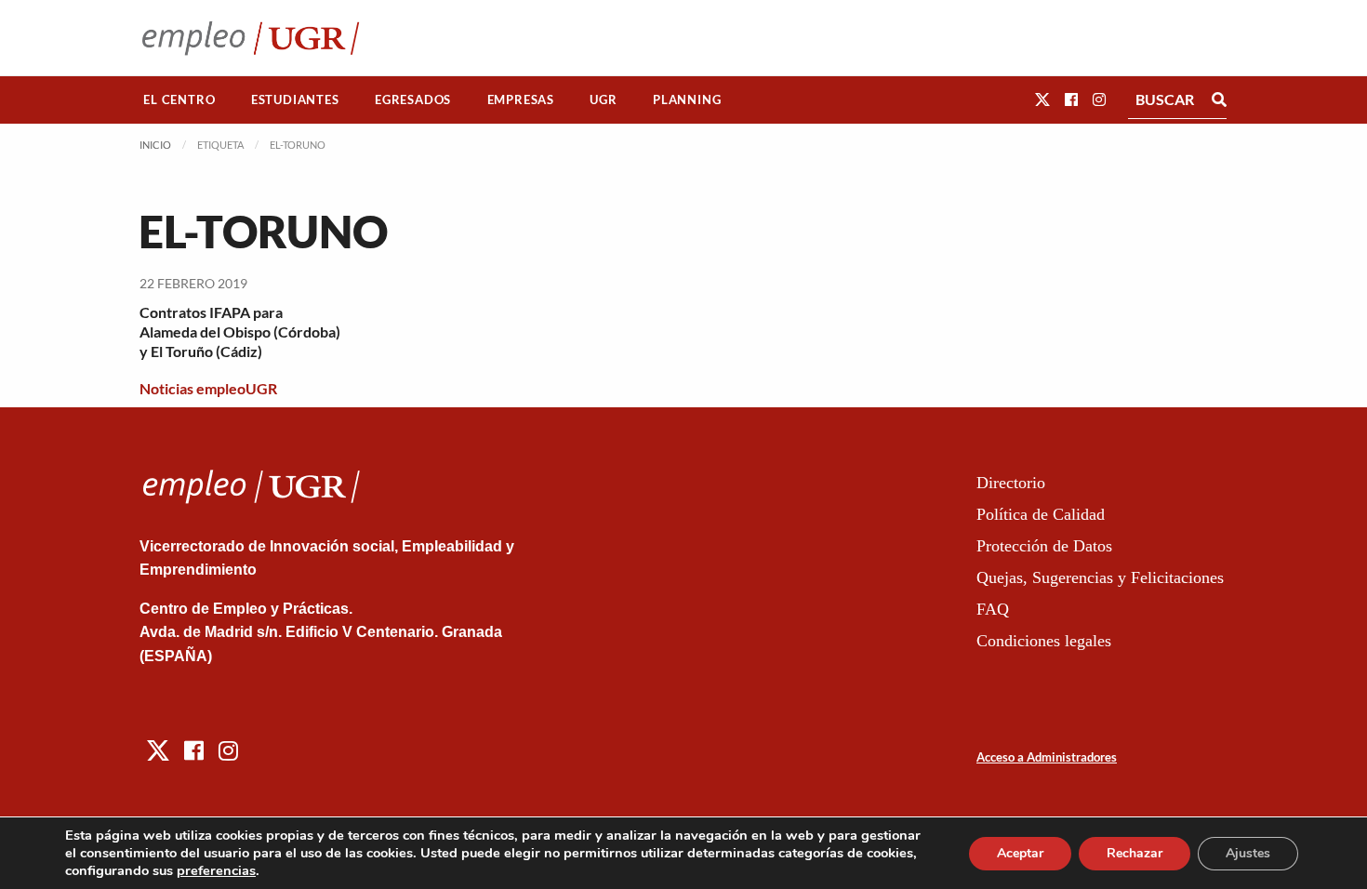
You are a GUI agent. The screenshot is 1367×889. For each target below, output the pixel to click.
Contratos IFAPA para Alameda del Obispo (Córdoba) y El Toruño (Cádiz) (239, 331)
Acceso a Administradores (1046, 757)
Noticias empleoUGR (208, 388)
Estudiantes (295, 99)
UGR (603, 99)
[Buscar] (1219, 99)
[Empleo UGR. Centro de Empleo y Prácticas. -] (251, 38)
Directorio (1010, 482)
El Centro (179, 99)
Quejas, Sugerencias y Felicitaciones (1100, 577)
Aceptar (1020, 853)
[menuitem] (179, 100)
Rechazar (1134, 853)
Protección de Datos (1044, 546)
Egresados (413, 99)
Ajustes (1248, 853)
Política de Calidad (1040, 514)
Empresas (520, 99)
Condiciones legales (1043, 640)
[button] (1042, 99)
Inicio (155, 145)
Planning (687, 99)
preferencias (216, 870)
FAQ (992, 609)
